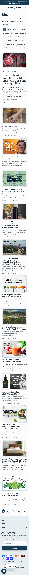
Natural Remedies (11, 37)
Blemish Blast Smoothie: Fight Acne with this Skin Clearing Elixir (14, 79)
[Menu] (3, 8)
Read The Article (7, 103)
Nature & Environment (9, 44)
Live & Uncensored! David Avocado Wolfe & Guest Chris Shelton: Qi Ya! (12, 426)
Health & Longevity (12, 29)
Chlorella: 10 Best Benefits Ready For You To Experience (13, 190)
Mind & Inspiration (21, 44)
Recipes (20, 37)
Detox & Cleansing (7, 33)
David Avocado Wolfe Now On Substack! (10, 158)
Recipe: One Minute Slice (12, 126)
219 (19, 511)
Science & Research (19, 40)
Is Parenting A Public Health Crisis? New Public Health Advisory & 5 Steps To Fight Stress (11, 261)
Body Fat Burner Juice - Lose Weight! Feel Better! (11, 360)
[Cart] (25, 8)
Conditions (22, 29)
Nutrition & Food (8, 40)
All (4, 29)
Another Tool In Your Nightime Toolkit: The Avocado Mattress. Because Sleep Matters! (14, 461)
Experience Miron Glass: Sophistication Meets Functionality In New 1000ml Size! (10, 225)
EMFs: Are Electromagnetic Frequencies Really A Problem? (14, 328)
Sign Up (14, 548)
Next (24, 511)
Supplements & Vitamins (20, 33)
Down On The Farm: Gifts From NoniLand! (10, 494)
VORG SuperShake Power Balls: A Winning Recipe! (12, 295)
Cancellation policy (8, 570)
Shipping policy (20, 567)
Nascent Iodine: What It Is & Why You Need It (11, 393)
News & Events (20, 48)
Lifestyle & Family (9, 48)
